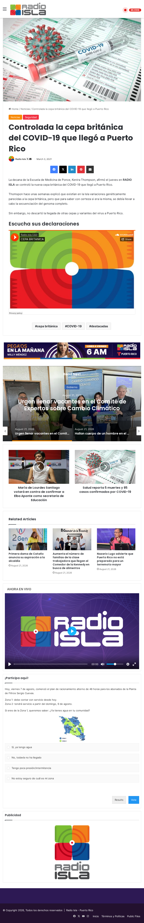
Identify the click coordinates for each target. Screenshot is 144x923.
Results (119, 799)
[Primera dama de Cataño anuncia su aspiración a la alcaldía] (28, 539)
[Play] (10, 664)
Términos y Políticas (112, 916)
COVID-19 (74, 326)
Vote (133, 799)
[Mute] (103, 664)
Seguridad (31, 117)
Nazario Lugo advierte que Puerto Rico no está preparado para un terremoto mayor (115, 559)
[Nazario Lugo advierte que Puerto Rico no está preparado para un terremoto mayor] (116, 539)
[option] (72, 403)
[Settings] (128, 664)
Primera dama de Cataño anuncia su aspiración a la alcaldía (27, 557)
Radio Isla (20, 159)
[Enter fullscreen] (134, 664)
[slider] (51, 664)
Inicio (96, 916)
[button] (72, 729)
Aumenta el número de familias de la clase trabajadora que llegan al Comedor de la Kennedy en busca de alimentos (71, 561)
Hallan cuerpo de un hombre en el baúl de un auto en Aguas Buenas (72, 404)
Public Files (133, 916)
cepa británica (47, 326)
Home (15, 108)
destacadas (99, 326)
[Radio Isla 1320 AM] (28, 9)
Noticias (25, 108)
